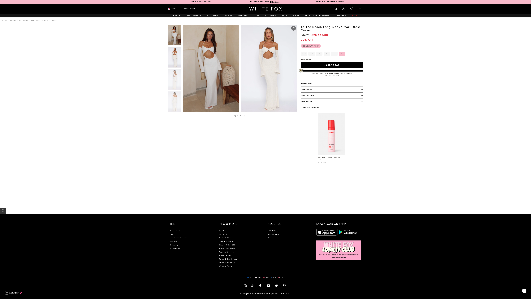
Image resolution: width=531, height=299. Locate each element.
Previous (235, 116)
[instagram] (246, 285)
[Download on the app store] (326, 233)
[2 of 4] (174, 58)
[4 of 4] (174, 102)
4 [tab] (242, 115)
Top (3, 212)
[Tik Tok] (253, 285)
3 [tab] (240, 115)
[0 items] (352, 9)
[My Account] (343, 9)
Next (244, 116)
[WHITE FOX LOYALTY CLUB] (338, 249)
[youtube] (268, 285)
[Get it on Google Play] (348, 233)
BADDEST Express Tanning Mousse (329, 159)
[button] (332, 83)
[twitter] (276, 285)
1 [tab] (237, 115)
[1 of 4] (174, 36)
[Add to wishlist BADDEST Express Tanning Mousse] (343, 158)
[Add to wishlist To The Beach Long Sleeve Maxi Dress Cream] (293, 28)
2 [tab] (239, 115)
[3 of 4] (174, 80)
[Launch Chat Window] (524, 291)
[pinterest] (284, 285)
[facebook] (260, 285)
